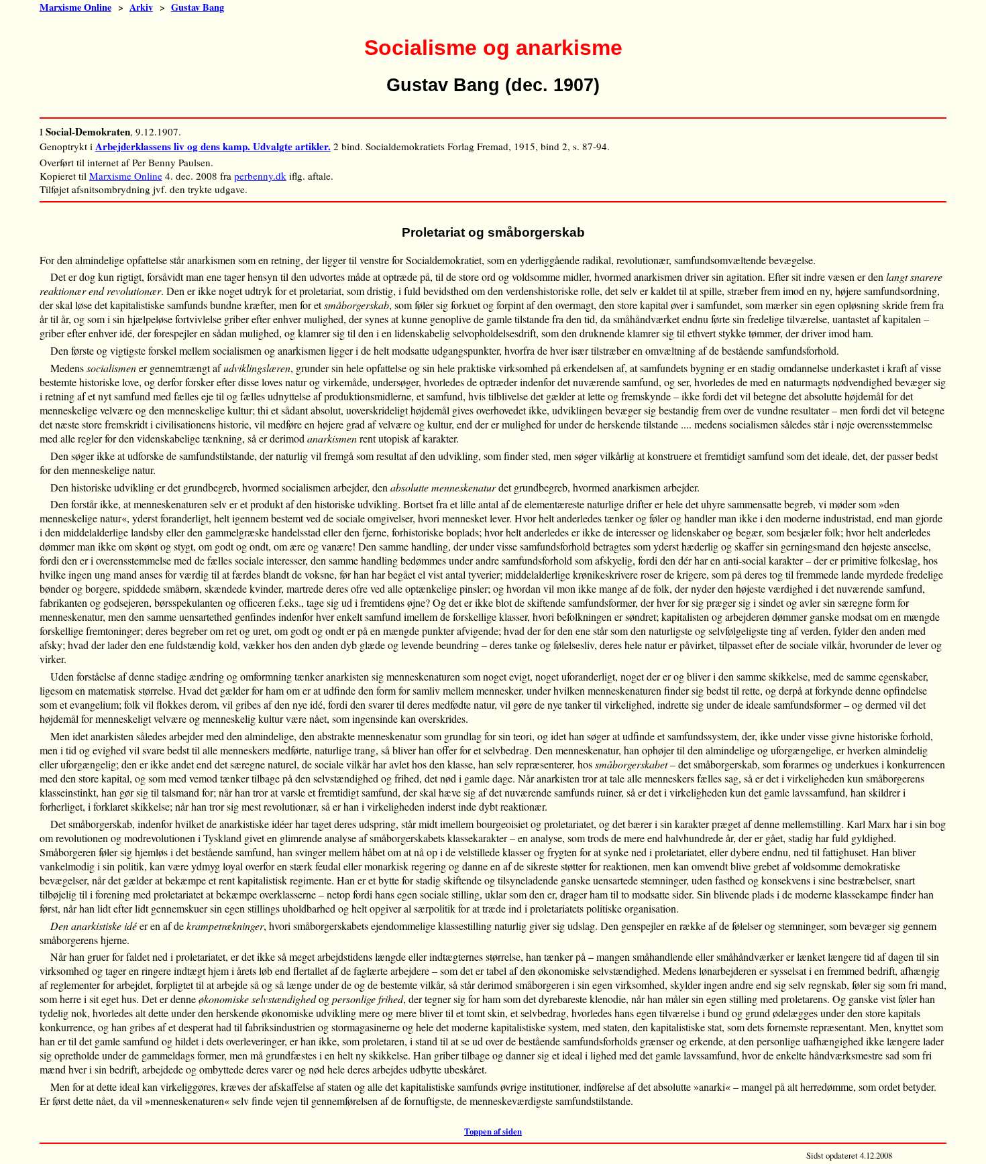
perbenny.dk (260, 175)
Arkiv (141, 7)
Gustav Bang (197, 7)
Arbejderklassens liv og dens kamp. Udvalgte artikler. (213, 146)
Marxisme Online (75, 7)
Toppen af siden (493, 1131)
